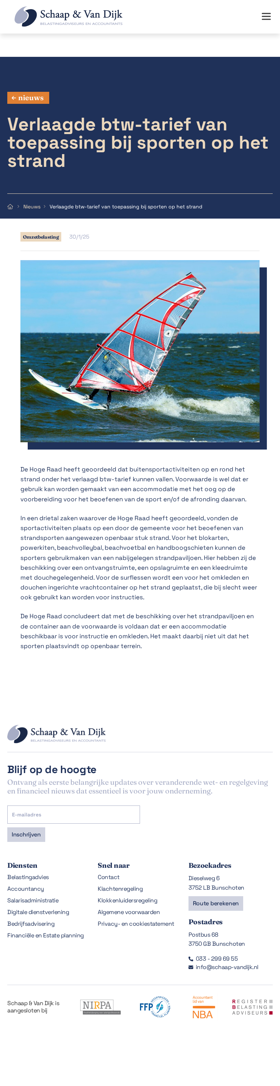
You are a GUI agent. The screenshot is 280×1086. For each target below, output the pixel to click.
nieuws (31, 97)
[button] (266, 17)
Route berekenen (216, 903)
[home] (61, 17)
